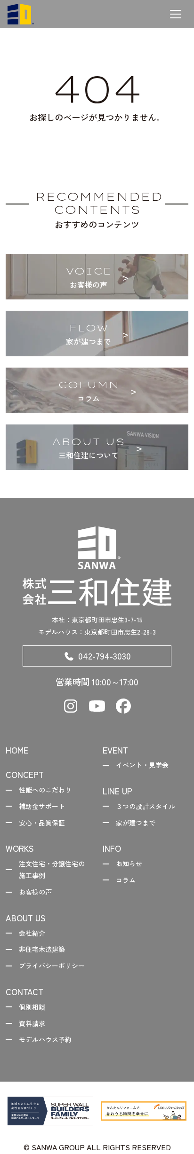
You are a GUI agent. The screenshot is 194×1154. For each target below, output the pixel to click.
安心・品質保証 (42, 822)
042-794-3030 (104, 656)
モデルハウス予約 (45, 1039)
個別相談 (32, 1007)
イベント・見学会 (142, 764)
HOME (17, 750)
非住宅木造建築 (42, 949)
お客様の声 (35, 891)
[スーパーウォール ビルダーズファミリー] (50, 1111)
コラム (126, 880)
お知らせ (129, 863)
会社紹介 (32, 933)
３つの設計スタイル (145, 806)
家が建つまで (135, 822)
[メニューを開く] (175, 14)
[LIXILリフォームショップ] (143, 1111)
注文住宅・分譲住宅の (52, 869)
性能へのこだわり (45, 789)
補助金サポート (42, 806)
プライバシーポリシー (52, 965)
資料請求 (32, 1023)
